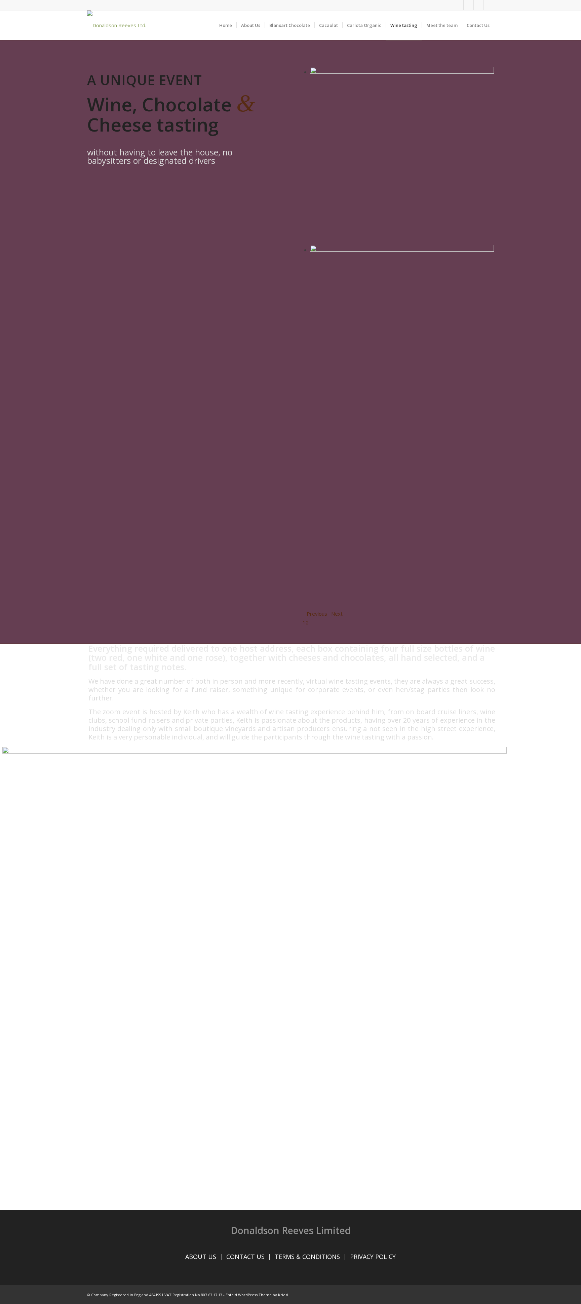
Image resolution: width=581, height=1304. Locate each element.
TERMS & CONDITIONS (307, 1257)
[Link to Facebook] (458, 5)
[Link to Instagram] (478, 5)
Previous (317, 613)
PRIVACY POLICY (373, 1257)
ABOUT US (200, 1257)
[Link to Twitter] (468, 5)
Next (337, 613)
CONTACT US (245, 1257)
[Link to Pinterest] (489, 5)
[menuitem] (225, 25)
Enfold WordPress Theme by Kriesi (257, 1294)
